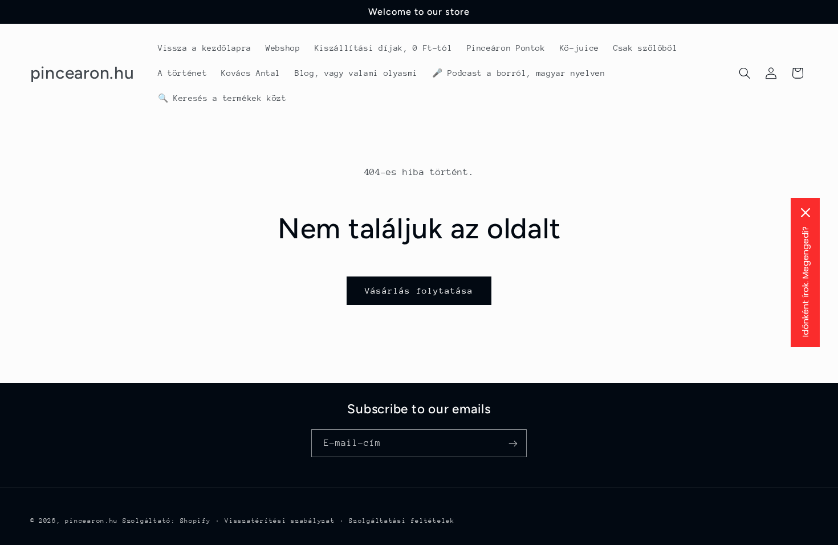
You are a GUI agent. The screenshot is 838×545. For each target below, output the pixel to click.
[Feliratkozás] (513, 443)
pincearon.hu (91, 520)
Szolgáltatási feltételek (402, 520)
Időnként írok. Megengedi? (805, 281)
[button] (744, 73)
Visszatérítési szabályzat (280, 520)
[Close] (805, 212)
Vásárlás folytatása (419, 290)
